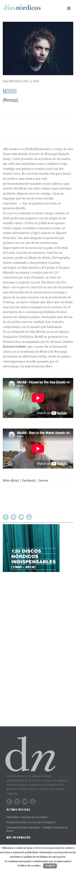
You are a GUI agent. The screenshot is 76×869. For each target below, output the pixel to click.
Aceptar (50, 865)
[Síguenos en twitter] (21, 517)
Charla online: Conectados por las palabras (27, 817)
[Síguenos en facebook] (6, 517)
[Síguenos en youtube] (29, 517)
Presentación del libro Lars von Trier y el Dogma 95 (30, 822)
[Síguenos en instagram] (13, 517)
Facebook (28, 480)
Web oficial (11, 480)
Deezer (44, 480)
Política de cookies (29, 865)
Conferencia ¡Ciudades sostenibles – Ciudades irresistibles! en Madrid (37, 829)
